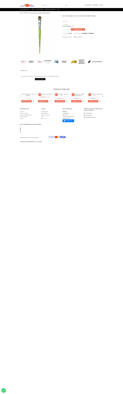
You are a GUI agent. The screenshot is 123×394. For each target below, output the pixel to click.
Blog (58, 9)
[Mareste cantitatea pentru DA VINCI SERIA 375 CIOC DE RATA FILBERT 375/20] (68, 29)
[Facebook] (20, 127)
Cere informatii (78, 37)
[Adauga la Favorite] (33, 101)
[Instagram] (20, 132)
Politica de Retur (44, 113)
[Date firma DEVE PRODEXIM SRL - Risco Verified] (31, 141)
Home (32, 9)
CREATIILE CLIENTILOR (50, 9)
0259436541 (88, 115)
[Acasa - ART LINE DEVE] (27, 5)
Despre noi (22, 111)
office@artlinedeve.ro (90, 117)
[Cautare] (66, 5)
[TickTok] (20, 130)
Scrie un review (40, 79)
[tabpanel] (40, 36)
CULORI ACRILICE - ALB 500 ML (45, 94)
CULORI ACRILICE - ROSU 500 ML (61, 94)
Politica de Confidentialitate (26, 115)
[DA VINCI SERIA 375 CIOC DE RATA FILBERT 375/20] (40, 36)
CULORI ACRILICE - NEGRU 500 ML (95, 94)
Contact (21, 118)
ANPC (42, 116)
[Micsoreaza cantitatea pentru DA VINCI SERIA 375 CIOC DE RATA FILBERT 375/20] (64, 29)
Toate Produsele (24, 9)
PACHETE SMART (40, 9)
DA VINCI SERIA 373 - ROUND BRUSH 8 (28, 94)
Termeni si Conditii (24, 113)
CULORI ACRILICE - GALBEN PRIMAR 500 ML (78, 94)
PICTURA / (26, 13)
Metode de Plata (44, 111)
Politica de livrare (23, 116)
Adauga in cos (78, 29)
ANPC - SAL (43, 118)
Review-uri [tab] (24, 70)
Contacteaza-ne (69, 120)
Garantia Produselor (45, 115)
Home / (22, 13)
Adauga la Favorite (68, 37)
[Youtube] (20, 129)
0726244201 (88, 113)
